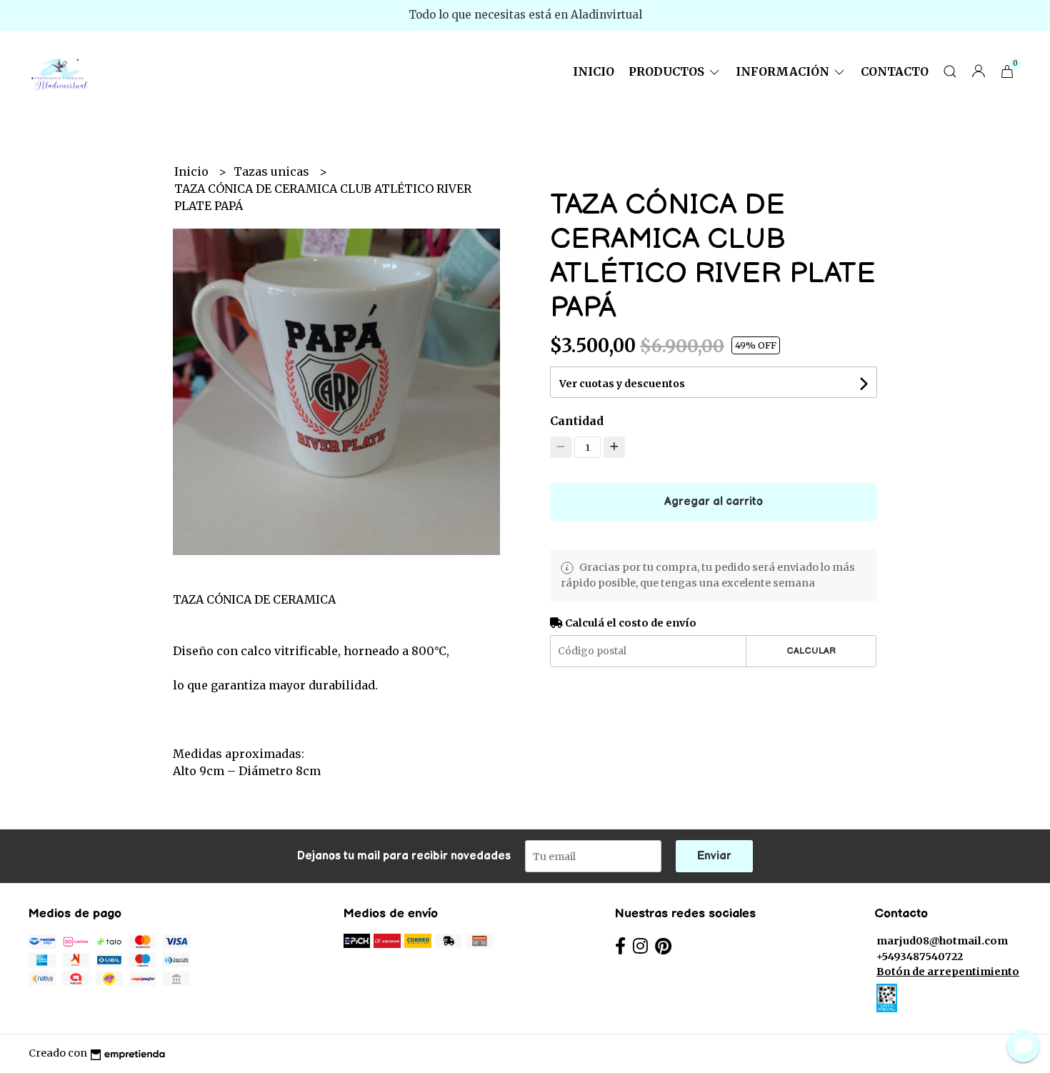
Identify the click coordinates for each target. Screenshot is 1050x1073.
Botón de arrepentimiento (947, 971)
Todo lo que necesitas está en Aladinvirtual (525, 14)
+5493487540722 (919, 956)
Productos (668, 71)
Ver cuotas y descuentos (622, 383)
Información (784, 71)
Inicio (593, 71)
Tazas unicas (273, 171)
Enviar (714, 856)
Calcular (811, 651)
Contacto (895, 71)
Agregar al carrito (713, 502)
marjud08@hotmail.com (942, 940)
